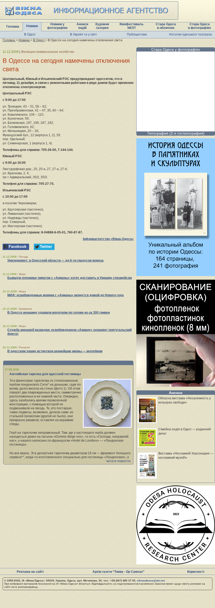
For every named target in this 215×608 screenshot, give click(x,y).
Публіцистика (137, 34)
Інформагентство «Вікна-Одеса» (108, 239)
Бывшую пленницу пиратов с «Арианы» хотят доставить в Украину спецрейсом (69, 278)
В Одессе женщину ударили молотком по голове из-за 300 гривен (58, 312)
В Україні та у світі (83, 34)
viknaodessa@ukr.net (151, 580)
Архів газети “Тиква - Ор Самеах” (118, 572)
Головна (12, 26)
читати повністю (118, 461)
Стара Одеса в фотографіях (199, 26)
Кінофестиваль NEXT (131, 26)
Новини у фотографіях (57, 26)
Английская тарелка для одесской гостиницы (45, 374)
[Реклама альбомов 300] (175, 274)
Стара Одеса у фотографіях (175, 49)
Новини (32, 26)
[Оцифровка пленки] (175, 385)
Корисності (195, 572)
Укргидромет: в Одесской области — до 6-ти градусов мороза (55, 260)
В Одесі (29, 34)
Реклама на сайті (30, 572)
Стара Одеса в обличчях (166, 26)
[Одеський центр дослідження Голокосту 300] (175, 563)
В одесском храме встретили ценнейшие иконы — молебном (55, 351)
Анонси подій (82, 26)
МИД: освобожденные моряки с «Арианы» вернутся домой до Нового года (65, 295)
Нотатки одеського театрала (190, 34)
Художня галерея (102, 26)
